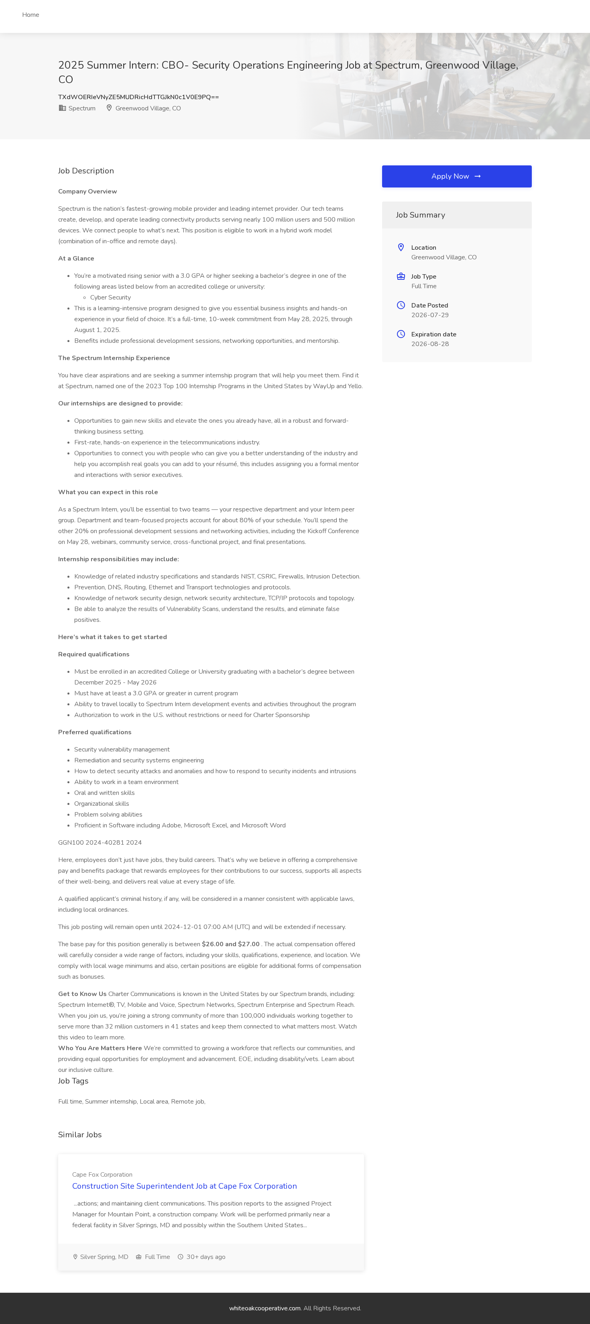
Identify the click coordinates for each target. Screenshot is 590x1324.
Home (30, 14)
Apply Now (451, 176)
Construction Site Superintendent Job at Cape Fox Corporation (184, 1186)
